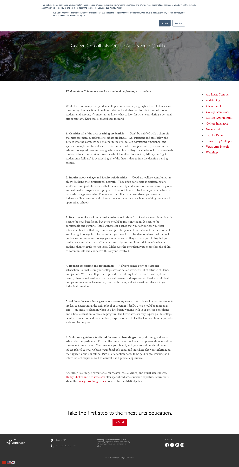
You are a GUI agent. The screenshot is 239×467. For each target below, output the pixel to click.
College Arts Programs (219, 118)
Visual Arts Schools (217, 146)
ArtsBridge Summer (217, 94)
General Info (213, 129)
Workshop (212, 152)
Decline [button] (178, 23)
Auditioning (213, 100)
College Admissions (217, 112)
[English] (9, 462)
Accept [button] (165, 23)
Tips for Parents (215, 135)
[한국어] (13, 462)
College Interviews (217, 123)
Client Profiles (214, 106)
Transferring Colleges (219, 141)
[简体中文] (4, 462)
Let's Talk (120, 422)
